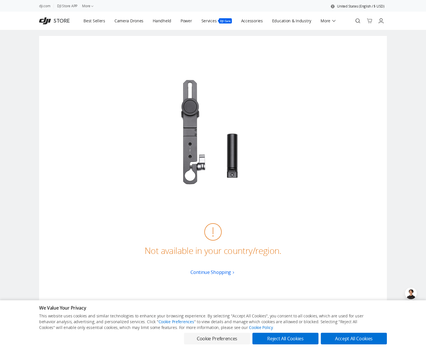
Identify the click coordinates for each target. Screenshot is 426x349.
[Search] (358, 21)
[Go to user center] (381, 21)
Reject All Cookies (285, 338)
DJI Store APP (67, 5)
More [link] (86, 5)
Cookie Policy (261, 327)
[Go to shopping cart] (369, 21)
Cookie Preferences (176, 321)
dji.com (44, 5)
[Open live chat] (411, 293)
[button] (357, 6)
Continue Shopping (210, 272)
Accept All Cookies (354, 338)
